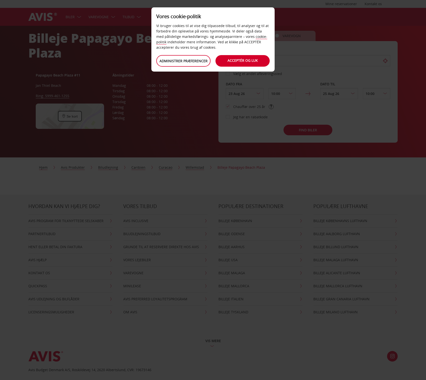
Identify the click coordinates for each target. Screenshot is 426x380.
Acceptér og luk (243, 60)
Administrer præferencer (184, 61)
